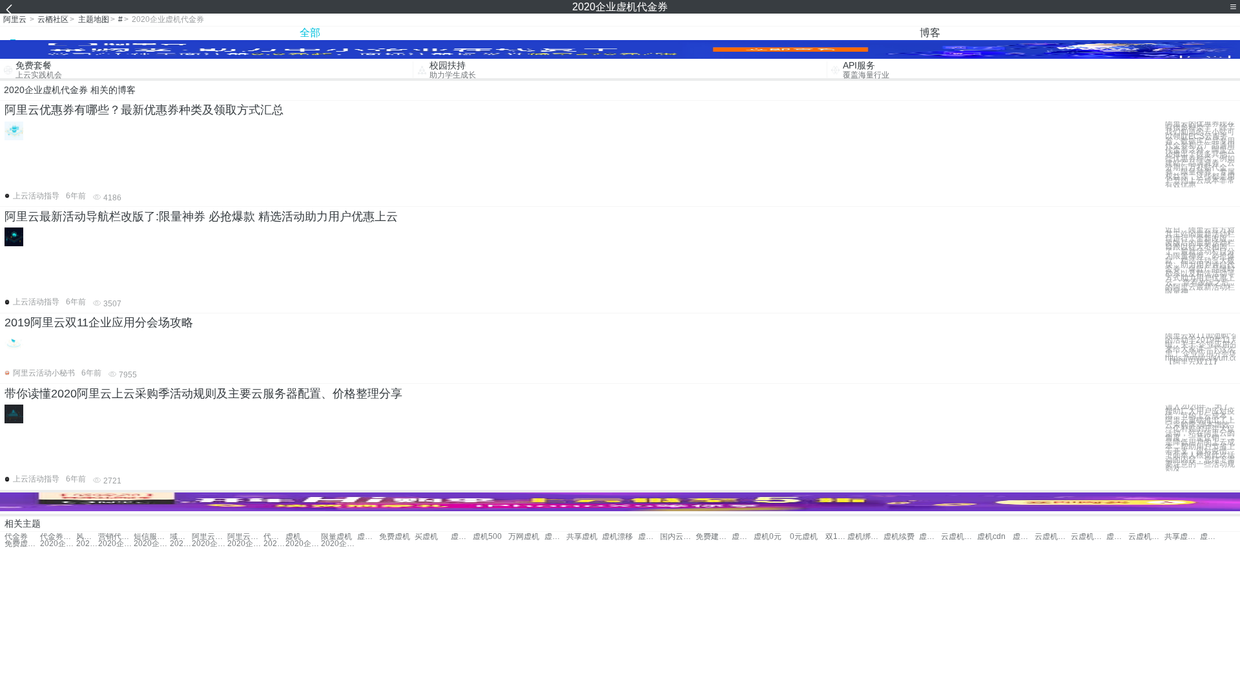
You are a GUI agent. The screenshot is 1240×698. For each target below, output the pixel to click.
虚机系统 (555, 536)
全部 (310, 32)
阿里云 (14, 19)
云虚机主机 (1052, 536)
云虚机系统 (958, 536)
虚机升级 (462, 536)
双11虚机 (836, 536)
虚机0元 (767, 536)
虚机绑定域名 (865, 536)
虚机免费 (368, 536)
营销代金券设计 (116, 536)
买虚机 (426, 536)
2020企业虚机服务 (245, 543)
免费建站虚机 (713, 536)
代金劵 (274, 536)
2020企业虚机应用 (274, 543)
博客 (930, 32)
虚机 (293, 536)
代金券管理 (58, 536)
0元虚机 (804, 536)
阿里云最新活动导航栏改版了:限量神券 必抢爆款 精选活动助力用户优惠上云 (201, 216)
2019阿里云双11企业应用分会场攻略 (99, 322)
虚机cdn (991, 536)
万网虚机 (523, 536)
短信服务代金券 (151, 536)
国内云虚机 (678, 536)
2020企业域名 (181, 543)
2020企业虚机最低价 (338, 543)
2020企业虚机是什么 (151, 543)
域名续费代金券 (181, 536)
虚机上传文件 (930, 536)
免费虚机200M (22, 543)
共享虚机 (581, 536)
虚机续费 (899, 536)
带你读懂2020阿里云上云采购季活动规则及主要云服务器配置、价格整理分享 (203, 393)
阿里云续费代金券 (245, 536)
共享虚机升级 (1182, 536)
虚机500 (487, 536)
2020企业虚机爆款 (209, 543)
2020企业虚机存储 (303, 543)
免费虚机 (394, 536)
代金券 (16, 536)
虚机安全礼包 (743, 536)
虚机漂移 (617, 536)
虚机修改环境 (1024, 536)
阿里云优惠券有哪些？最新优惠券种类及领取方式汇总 (144, 109)
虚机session (1211, 536)
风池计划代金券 (87, 536)
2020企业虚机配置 (116, 543)
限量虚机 (336, 536)
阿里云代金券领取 (209, 536)
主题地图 (93, 19)
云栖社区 (52, 19)
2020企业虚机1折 (87, 543)
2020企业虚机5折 (58, 543)
